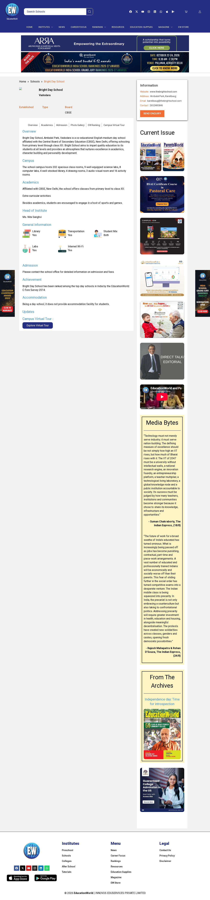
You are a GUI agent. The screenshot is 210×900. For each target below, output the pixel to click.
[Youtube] (142, 11)
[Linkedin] (155, 11)
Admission (61, 125)
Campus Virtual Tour (114, 125)
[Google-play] (173, 11)
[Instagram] (148, 11)
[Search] (89, 11)
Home (22, 81)
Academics (47, 125)
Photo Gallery (77, 125)
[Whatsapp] (161, 11)
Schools (35, 81)
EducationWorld (83, 893)
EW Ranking (94, 125)
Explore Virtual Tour (38, 325)
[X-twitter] (136, 11)
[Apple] (167, 11)
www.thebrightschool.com (163, 91)
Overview (33, 125)
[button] (186, 12)
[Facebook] (130, 11)
